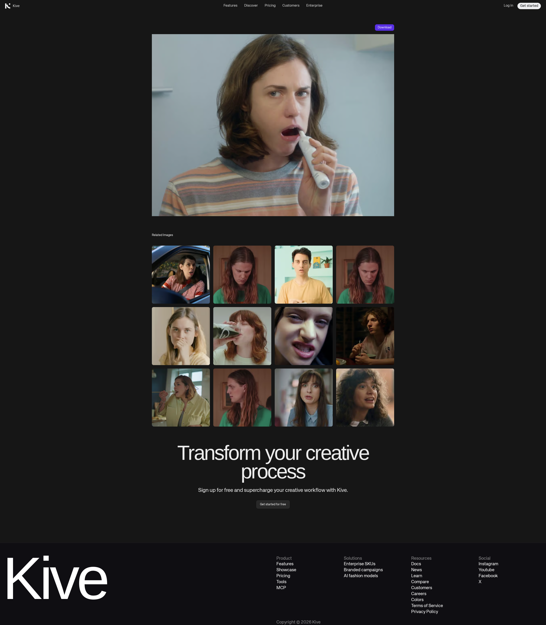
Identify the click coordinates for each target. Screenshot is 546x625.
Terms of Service (427, 606)
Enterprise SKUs (359, 564)
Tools (281, 582)
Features (230, 5)
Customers (290, 5)
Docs (416, 564)
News (416, 570)
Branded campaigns (363, 570)
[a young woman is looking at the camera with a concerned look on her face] (181, 336)
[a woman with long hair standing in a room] (365, 275)
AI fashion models (361, 576)
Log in (508, 5)
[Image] (181, 275)
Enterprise (314, 5)
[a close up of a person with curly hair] (365, 398)
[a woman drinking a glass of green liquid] (242, 336)
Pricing (270, 5)
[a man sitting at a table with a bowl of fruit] (365, 336)
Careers (418, 594)
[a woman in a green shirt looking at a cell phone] (242, 275)
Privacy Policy (424, 612)
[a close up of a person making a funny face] (304, 336)
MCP (281, 588)
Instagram (488, 564)
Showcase (286, 570)
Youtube (486, 570)
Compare (420, 582)
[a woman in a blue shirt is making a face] (304, 398)
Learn (416, 576)
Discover (251, 5)
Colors (417, 600)
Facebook (488, 576)
